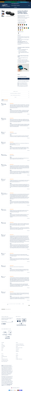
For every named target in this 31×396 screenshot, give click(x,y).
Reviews (18, 5)
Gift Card (17, 350)
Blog (2, 350)
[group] (5, 99)
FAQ (2, 357)
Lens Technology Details (15, 95)
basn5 (2, 365)
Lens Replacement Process (15, 93)
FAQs (15, 97)
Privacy (17, 357)
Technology (13, 5)
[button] (7, 304)
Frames (15, 7)
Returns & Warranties (4, 361)
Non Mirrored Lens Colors (21, 23)
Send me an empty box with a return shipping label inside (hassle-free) (23, 52)
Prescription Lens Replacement (20, 345)
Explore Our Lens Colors (19, 347)
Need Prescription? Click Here (22, 76)
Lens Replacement (15, 3)
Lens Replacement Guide (5, 360)
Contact (3, 355)
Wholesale (17, 351)
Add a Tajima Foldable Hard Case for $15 (23, 58)
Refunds (17, 355)
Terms (17, 356)
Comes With (15, 91)
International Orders (4, 356)
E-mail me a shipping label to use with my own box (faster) (23, 50)
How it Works (3, 346)
